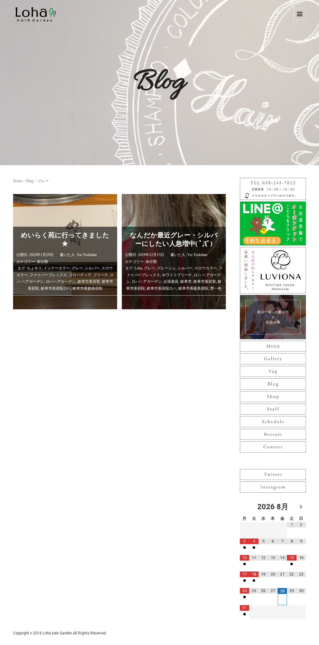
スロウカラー (205, 268)
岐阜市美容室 (89, 281)
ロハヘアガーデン (61, 281)
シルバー (92, 268)
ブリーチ (100, 275)
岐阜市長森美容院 (87, 288)
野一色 (215, 288)
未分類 (42, 261)
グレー (77, 268)
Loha (138, 268)
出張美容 (171, 281)
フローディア (80, 275)
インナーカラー (57, 268)
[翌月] (301, 506)
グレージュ (166, 268)
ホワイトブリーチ (177, 275)
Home (17, 181)
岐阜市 (186, 281)
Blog (29, 181)
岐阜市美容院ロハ (56, 288)
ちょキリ (34, 268)
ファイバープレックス (48, 275)
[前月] (244, 506)
